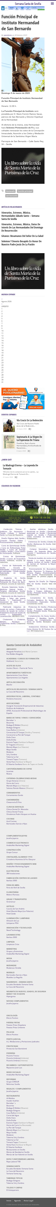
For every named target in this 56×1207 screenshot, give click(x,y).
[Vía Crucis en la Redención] (9, 431)
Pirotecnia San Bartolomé (16, 1048)
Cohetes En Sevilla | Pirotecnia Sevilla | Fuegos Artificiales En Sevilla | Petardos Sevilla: (41, 591)
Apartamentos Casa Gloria (17, 675)
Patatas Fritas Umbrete (15, 1027)
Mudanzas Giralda (13, 968)
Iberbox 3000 (11, 880)
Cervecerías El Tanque (15, 732)
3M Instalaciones (13, 873)
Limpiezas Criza (12, 944)
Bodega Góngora (13, 727)
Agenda (17, 1200)
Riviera (9, 774)
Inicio (8, 1200)
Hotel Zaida (11, 913)
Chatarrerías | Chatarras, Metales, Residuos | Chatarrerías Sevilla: (12, 622)
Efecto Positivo (12, 1018)
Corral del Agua (12, 1115)
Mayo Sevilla (11, 749)
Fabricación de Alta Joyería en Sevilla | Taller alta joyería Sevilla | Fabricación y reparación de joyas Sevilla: (12, 599)
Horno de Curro (12, 783)
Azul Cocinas (11, 821)
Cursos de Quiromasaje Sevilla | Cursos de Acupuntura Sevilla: (12, 559)
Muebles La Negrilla (14, 977)
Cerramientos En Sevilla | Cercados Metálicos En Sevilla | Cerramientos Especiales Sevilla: (41, 600)
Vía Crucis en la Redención (30, 420)
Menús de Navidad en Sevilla (17, 1152)
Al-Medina (10, 1098)
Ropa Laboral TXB (13, 1161)
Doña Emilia (11, 740)
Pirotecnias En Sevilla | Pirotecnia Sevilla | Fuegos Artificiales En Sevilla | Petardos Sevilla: (41, 609)
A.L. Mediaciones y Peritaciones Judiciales (22, 1041)
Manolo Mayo (11, 747)
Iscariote (9, 771)
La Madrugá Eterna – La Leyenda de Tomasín (20, 467)
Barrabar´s (11, 720)
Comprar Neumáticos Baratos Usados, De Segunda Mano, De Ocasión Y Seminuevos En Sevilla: (41, 551)
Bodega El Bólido (13, 725)
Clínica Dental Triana (14, 812)
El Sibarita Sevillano (14, 764)
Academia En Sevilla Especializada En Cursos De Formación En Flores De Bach (12, 580)
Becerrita (10, 722)
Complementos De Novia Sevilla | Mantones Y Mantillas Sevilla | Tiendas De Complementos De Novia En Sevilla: (41, 619)
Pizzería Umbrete (13, 1058)
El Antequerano (12, 1190)
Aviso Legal (28, 1200)
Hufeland (10, 661)
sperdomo (8, 35)
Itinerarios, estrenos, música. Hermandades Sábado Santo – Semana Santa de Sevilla (20, 215)
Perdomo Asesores (14, 699)
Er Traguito (10, 744)
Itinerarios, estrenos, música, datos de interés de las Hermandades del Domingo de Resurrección (22, 227)
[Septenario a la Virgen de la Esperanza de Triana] (9, 448)
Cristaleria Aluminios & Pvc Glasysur (20, 859)
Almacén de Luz (12, 920)
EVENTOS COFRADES (9, 414)
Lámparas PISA (12, 923)
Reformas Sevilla (13, 1084)
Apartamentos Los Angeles (17, 677)
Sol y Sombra (11, 754)
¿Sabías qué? (6, 459)
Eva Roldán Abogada (14, 654)
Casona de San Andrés (15, 909)
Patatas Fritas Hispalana (16, 1025)
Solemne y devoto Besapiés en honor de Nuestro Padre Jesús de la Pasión (21, 243)
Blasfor (9, 684)
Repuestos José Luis (14, 1067)
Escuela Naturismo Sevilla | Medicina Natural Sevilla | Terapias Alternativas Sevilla (12, 589)
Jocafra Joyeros (12, 838)
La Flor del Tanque (13, 1127)
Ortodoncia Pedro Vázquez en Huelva (21, 814)
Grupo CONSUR (12, 1082)
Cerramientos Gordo (14, 795)
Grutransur (10, 901)
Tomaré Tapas (12, 759)
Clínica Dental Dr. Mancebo (17, 809)
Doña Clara (11, 737)
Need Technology (13, 930)
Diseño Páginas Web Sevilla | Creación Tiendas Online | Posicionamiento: (12, 540)
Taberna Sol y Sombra (15, 1137)
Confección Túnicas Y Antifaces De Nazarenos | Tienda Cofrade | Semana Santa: (12, 532)
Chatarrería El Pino (14, 802)
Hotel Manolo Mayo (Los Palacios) (19, 911)
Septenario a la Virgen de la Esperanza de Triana (29, 438)
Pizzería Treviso (12, 1055)
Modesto (9, 752)
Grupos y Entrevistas (14, 951)
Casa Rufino (11, 730)
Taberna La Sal (12, 757)
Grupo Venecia (12, 781)
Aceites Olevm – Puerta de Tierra (19, 668)
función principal (25, 191)
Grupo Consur (12, 852)
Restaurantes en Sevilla (15, 1149)
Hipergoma (11, 996)
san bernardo (11, 195)
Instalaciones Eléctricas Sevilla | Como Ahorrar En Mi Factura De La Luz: (41, 629)
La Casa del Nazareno (15, 691)
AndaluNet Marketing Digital (17, 845)
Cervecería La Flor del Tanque (18, 735)
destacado (10, 191)
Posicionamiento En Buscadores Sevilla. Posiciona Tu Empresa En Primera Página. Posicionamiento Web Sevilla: (41, 572)
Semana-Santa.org (13, 1173)
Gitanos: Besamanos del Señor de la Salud (22, 235)
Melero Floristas (12, 894)
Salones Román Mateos (15, 788)
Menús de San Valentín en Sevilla (19, 1154)
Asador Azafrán (12, 1100)
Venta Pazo (10, 762)
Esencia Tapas (12, 742)
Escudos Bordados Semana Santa (19, 984)
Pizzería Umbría (12, 1060)
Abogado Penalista (13, 651)
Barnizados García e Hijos (16, 823)
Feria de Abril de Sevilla (15, 887)
